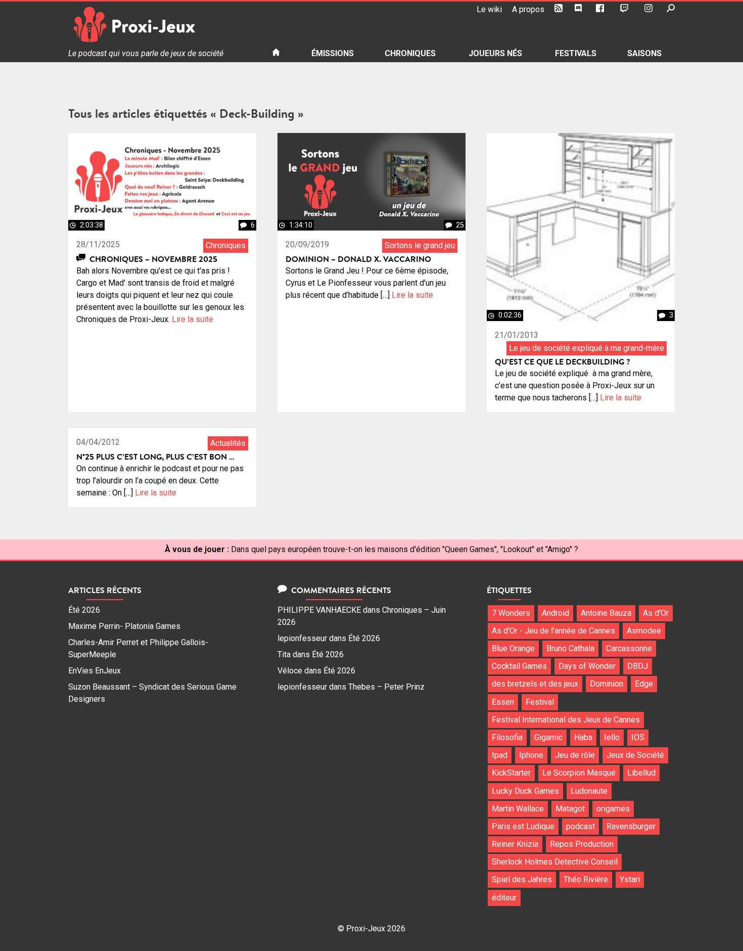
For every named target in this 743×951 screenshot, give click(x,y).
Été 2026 (84, 610)
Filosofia (507, 737)
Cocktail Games (519, 666)
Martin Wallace (518, 808)
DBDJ (637, 666)
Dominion (606, 684)
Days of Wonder (587, 666)
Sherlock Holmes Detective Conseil (555, 862)
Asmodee (644, 631)
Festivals (575, 53)
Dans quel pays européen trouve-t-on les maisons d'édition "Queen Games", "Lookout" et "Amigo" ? (404, 549)
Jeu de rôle (575, 755)
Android (555, 613)
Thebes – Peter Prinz (386, 687)
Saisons (644, 53)
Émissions (332, 53)
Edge (644, 684)
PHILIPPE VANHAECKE (319, 610)
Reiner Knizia (515, 844)
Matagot (570, 808)
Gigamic (548, 737)
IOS (637, 737)
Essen (503, 702)
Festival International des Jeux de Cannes (566, 719)
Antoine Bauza (606, 613)
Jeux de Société (635, 755)
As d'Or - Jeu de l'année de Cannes (553, 631)
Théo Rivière (586, 879)
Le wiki (489, 9)
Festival (540, 702)
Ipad (499, 755)
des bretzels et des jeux (535, 684)
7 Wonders (511, 613)
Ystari (630, 879)
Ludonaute (589, 791)
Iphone (531, 755)
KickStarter (511, 773)
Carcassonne (629, 648)
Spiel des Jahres (522, 879)
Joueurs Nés (495, 53)
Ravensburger (631, 826)
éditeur (504, 897)
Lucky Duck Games (525, 791)
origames (613, 808)
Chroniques (410, 53)
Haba (583, 737)
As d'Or (656, 613)
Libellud (641, 773)
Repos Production (582, 844)
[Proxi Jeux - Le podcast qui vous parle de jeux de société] (162, 24)
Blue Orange (513, 648)
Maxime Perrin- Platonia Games (124, 626)
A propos (528, 9)
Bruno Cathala (570, 648)
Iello (612, 737)
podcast (580, 826)
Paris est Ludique (523, 826)
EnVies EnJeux (94, 670)
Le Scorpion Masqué (579, 773)
